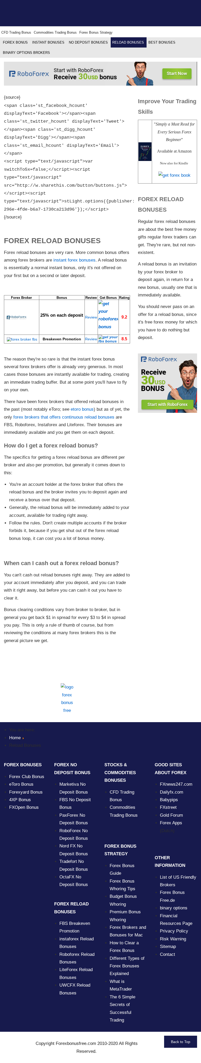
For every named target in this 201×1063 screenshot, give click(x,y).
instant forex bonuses (74, 260)
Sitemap (168, 946)
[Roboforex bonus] (100, 73)
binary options (173, 907)
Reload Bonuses (128, 42)
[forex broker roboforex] (15, 317)
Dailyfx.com (171, 792)
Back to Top (180, 1042)
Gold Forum (171, 815)
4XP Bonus (20, 799)
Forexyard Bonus (26, 792)
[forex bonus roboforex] (108, 315)
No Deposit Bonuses (88, 42)
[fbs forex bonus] (108, 339)
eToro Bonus (21, 784)
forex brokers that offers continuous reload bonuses (63, 417)
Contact (167, 954)
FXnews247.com (176, 784)
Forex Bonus (15, 42)
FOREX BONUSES (23, 764)
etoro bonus (82, 409)
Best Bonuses (161, 42)
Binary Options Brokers (26, 53)
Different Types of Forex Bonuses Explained (127, 966)
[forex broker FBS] (20, 339)
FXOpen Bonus (24, 807)
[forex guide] (174, 175)
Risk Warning (173, 938)
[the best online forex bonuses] (67, 698)
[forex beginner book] (145, 151)
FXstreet (168, 807)
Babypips (169, 799)
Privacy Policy (174, 931)
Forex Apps (171, 822)
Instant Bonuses (48, 42)
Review (91, 317)
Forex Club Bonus (26, 776)
